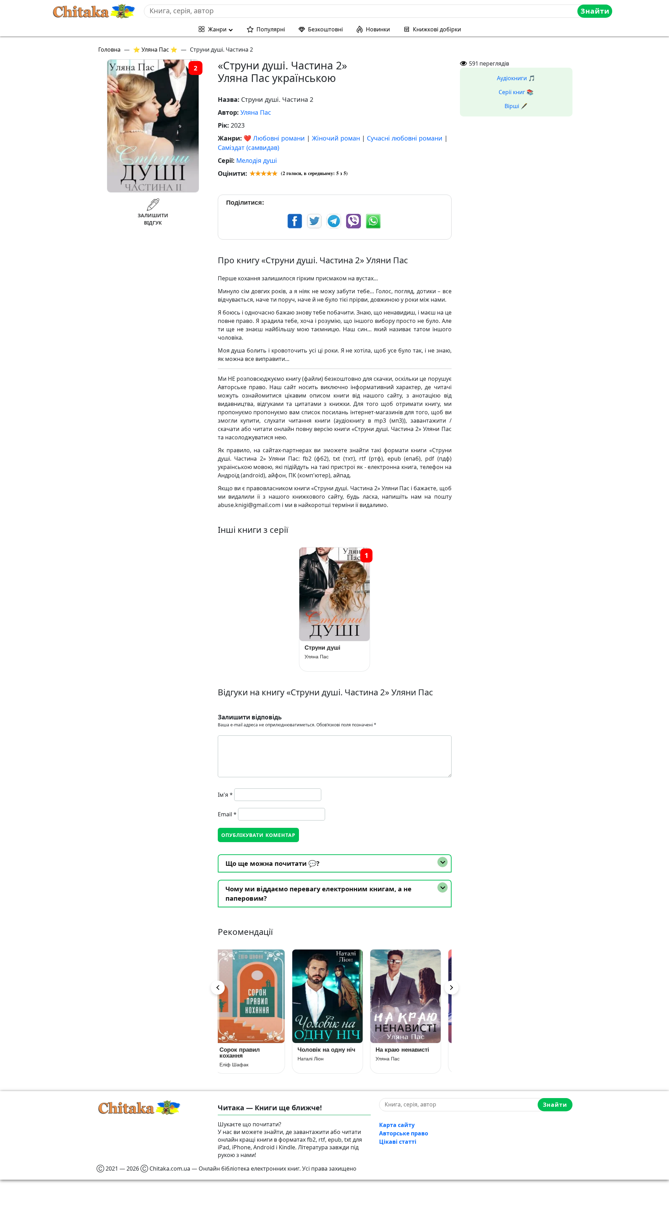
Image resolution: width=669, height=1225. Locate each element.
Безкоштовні (325, 29)
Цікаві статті (397, 1141)
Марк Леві (394, 1058)
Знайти (594, 11)
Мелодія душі (256, 160)
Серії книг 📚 (516, 92)
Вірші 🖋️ (516, 106)
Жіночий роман (336, 138)
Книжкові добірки (437, 29)
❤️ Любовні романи (274, 138)
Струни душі (322, 648)
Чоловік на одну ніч (256, 1050)
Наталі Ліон (240, 1058)
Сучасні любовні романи (405, 138)
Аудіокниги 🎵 (516, 78)
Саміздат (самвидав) (248, 147)
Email (227, 814)
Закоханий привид (409, 1050)
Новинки (378, 29)
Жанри (217, 29)
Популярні (270, 29)
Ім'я (225, 795)
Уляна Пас (255, 112)
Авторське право (403, 1133)
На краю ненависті (332, 1050)
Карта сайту (397, 1125)
